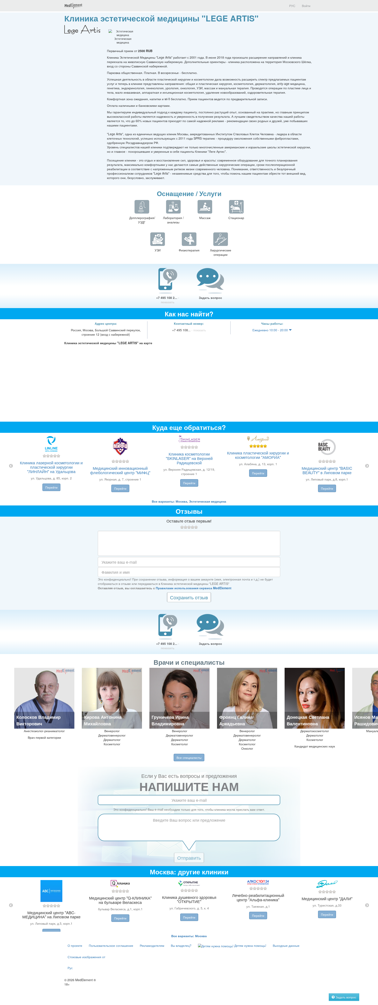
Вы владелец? (181, 945)
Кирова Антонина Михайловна (103, 720)
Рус (70, 968)
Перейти (51, 487)
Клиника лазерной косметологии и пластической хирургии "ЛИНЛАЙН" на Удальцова (51, 467)
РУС (291, 6)
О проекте (75, 945)
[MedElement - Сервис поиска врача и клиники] (73, 5)
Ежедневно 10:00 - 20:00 (270, 330)
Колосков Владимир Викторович (38, 720)
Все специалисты (189, 757)
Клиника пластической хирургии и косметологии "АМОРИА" (258, 455)
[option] (189, 466)
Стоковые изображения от (86, 957)
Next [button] (367, 466)
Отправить (189, 857)
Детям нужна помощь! (249, 945)
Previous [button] (11, 466)
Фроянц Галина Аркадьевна (236, 720)
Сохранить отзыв (189, 597)
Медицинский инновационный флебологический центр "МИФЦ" (120, 470)
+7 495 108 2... (167, 299)
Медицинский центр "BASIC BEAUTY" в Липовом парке (327, 470)
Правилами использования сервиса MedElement (193, 588)
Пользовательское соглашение (111, 945)
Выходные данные (286, 945)
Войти (306, 6)
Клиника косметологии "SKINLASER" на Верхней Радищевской (189, 458)
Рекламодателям (152, 945)
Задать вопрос (210, 297)
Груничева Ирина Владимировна (170, 720)
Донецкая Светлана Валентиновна (308, 720)
